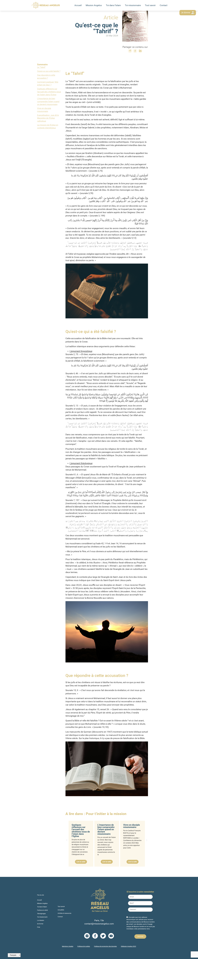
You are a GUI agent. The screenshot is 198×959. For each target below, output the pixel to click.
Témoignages (41, 913)
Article (111, 17)
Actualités (61, 910)
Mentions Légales (67, 946)
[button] (66, 840)
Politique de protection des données (105, 946)
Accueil (78, 5)
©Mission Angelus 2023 (128, 946)
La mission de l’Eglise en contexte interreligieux (47, 126)
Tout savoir (150, 5)
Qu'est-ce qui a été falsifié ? (48, 71)
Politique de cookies (83, 946)
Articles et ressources (64, 913)
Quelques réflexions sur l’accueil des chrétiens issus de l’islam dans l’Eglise (49, 92)
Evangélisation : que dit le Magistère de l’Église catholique (48, 118)
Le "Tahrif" (41, 67)
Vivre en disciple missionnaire (44, 109)
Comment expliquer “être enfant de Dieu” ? (47, 83)
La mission (40, 920)
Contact (163, 5)
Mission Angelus (94, 5)
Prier (38, 927)
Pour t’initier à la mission (106, 814)
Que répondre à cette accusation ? (46, 76)
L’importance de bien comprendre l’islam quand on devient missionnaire (48, 101)
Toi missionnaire (133, 5)
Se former (40, 924)
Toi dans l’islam (113, 5)
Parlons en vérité (42, 910)
